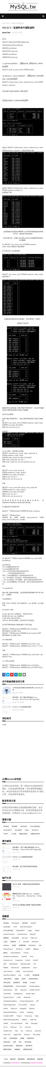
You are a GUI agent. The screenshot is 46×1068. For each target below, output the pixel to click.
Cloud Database (15, 953)
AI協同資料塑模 (8, 986)
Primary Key (28, 1016)
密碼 (14, 1042)
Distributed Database (10, 1001)
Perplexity (30, 1012)
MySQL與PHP (7, 830)
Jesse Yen (6, 32)
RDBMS (5, 968)
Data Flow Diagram (26, 927)
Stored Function (22, 934)
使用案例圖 (35, 975)
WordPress (35, 830)
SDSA (15, 927)
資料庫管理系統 (33, 979)
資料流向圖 (6, 982)
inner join (28, 1027)
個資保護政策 (31, 1059)
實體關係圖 (22, 945)
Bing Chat (23, 990)
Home (6, 1059)
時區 (20, 1042)
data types (34, 1023)
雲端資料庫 (16, 982)
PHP (34, 964)
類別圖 (25, 982)
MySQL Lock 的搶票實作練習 (22, 707)
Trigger (30, 930)
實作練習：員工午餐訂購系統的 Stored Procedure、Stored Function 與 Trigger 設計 (26, 698)
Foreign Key (19, 960)
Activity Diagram (34, 986)
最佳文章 (33, 934)
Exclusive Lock (7, 960)
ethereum (13, 1027)
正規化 (27, 830)
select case (6, 1034)
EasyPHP (24, 956)
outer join (29, 1031)
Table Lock (34, 938)
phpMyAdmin (26, 968)
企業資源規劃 (13, 1038)
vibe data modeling (9, 975)
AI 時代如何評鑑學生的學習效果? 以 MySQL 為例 (28, 689)
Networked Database (10, 1012)
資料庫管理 (29, 1046)
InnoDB (35, 960)
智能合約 (36, 949)
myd (16, 1031)
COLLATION (7, 994)
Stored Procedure (8, 934)
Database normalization (10, 956)
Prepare (19, 1016)
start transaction (28, 971)
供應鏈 (22, 1038)
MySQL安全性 (13, 964)
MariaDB (26, 942)
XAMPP (5, 834)
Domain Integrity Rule (26, 1001)
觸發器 (5, 953)
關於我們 (13, 1059)
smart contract (8, 971)
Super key (33, 1020)
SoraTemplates (15, 1063)
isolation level (7, 1031)
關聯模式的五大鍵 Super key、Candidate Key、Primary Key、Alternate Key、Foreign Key (27, 896)
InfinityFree (32, 945)
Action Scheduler (21, 986)
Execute (32, 1005)
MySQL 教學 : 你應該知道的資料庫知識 (26, 884)
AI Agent (32, 982)
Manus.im (14, 1008)
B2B (16, 990)
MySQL (37, 930)
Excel (31, 956)
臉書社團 (40, 1059)
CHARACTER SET (34, 990)
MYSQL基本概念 (35, 826)
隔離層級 (17, 1049)
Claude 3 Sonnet (8, 997)
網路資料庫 (19, 1046)
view (19, 975)
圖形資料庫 (30, 1038)
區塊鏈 (14, 945)
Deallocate (27, 997)
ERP (37, 1001)
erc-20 (5, 1027)
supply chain (17, 1034)
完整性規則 (6, 1042)
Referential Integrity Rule (11, 1020)
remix (35, 968)
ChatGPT (33, 923)
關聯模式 (6, 938)
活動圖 (17, 979)
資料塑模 (14, 826)
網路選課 (13, 942)
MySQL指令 (23, 826)
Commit (25, 953)
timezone (27, 1034)
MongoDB (23, 1008)
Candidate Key (18, 994)
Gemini (28, 960)
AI (19, 942)
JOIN (4, 964)
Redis (36, 1016)
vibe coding (36, 1034)
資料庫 (24, 979)
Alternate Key (7, 990)
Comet (19, 997)
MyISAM (31, 1008)
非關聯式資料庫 (35, 834)
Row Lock (25, 938)
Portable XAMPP (8, 1016)
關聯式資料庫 (23, 834)
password (38, 1031)
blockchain (35, 942)
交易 (4, 1038)
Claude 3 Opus (30, 994)
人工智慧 (13, 834)
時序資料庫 (28, 1042)
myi (22, 1031)
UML (40, 945)
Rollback (24, 1020)
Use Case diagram (16, 1023)
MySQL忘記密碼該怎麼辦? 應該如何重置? (27, 905)
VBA (26, 1023)
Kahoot (5, 1008)
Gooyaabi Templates (36, 1063)
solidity (18, 971)
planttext (6, 945)
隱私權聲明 (21, 1059)
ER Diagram (15, 923)
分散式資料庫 (7, 979)
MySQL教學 (18, 830)
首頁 (3, 23)
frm (21, 1027)
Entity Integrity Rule (9, 1005)
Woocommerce (8, 949)
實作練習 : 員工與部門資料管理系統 (25, 866)
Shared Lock (15, 968)
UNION (5, 1023)
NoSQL (22, 1012)
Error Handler (23, 1005)
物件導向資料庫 (8, 1046)
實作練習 (6, 826)
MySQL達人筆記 (25, 964)
